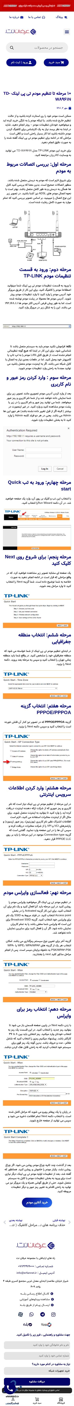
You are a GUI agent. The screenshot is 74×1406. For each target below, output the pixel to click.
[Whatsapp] (31, 1314)
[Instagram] (53, 1314)
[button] (67, 32)
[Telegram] (42, 1314)
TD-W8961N (24, 150)
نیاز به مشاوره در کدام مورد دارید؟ (51, 1364)
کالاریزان (54, 155)
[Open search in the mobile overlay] (37, 47)
